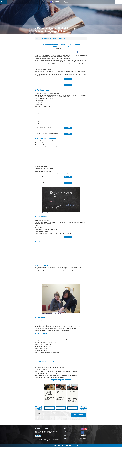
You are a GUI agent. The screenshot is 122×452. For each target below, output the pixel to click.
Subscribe (38, 435)
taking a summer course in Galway (71, 375)
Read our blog (68, 176)
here (56, 373)
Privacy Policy (60, 445)
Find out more (68, 79)
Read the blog (68, 85)
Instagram (82, 429)
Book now (118, 1)
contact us (39, 377)
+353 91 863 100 (68, 428)
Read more (68, 127)
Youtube (85, 429)
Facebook (82, 432)
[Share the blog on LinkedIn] (80, 52)
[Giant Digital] (84, 445)
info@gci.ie (67, 429)
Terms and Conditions (68, 445)
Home (37, 38)
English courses (71, 74)
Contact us (68, 182)
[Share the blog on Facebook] (77, 52)
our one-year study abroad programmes (57, 375)
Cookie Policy (76, 445)
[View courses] (49, 387)
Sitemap (54, 445)
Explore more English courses (78, 415)
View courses (49, 408)
